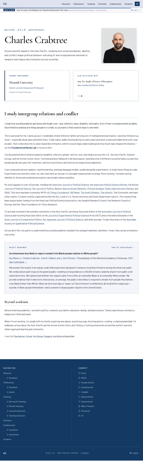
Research (66, 4)
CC (5, 3)
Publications (78, 4)
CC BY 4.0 (50, 453)
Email (83, 373)
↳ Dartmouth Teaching (16, 401)
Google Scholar (87, 382)
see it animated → (18, 262)
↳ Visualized (12, 378)
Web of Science (87, 406)
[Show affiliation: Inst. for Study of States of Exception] (81, 96)
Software (102, 4)
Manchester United (23, 336)
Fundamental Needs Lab (24, 147)
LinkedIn (84, 392)
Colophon (85, 453)
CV (137, 4)
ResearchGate (87, 397)
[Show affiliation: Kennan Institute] (79, 96)
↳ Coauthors (12, 430)
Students (129, 4)
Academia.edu (87, 387)
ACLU (58, 196)
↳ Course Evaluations (16, 411)
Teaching (91, 4)
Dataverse (85, 411)
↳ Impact (11, 392)
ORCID (83, 378)
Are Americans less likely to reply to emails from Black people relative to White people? (53, 253)
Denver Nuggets (44, 336)
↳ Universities (13, 434)
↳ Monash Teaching (15, 406)
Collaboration (115, 4)
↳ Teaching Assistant (16, 415)
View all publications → (122, 247)
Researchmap (87, 401)
